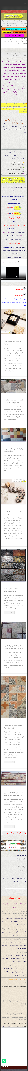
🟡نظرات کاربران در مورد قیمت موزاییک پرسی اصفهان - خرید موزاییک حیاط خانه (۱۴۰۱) (15, 164)
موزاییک (10, 226)
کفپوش (8, 229)
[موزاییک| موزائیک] (13, 851)
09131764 (10, 208)
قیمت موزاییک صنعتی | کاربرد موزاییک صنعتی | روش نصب (13, 793)
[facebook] (2, 1066)
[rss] (7, 1066)
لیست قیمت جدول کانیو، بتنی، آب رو (14, 35)
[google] (5, 1066)
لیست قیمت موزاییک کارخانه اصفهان (16, 29)
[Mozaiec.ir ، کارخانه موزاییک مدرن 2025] (13, 19)
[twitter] (3, 1066)
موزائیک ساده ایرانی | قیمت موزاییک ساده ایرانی (12, 590)
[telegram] (3, 1068)
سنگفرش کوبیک (6, 32)
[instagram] (2, 1068)
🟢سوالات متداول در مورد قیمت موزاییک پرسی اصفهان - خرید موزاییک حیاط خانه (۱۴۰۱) (15, 169)
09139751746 (19, 290)
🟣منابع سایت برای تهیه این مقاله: (16, 173)
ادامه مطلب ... (9, 612)
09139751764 (19, 295)
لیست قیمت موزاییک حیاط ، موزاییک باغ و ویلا (13, 726)
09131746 (10, 213)
